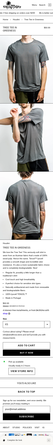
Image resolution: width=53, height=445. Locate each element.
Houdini (16, 19)
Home (5, 19)
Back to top (26, 392)
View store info (22, 371)
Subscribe (26, 416)
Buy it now (26, 353)
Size (5, 319)
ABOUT (6, 427)
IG (43, 427)
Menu (34, 5)
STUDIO (16, 427)
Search (42, 5)
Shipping (6, 306)
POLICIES (27, 427)
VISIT (37, 427)
